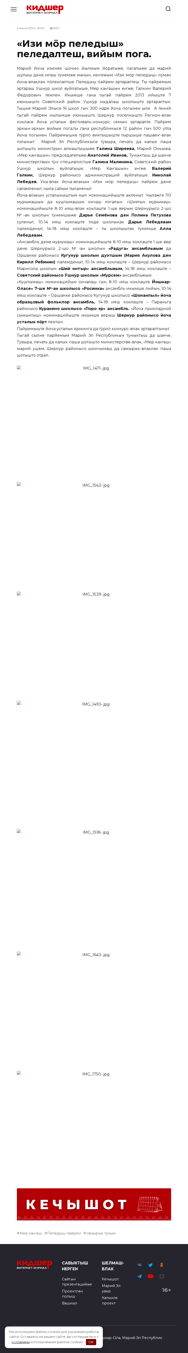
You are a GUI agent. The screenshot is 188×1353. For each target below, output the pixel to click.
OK (91, 1342)
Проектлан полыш (72, 1294)
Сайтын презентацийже (77, 1282)
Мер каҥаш (31, 1233)
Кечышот (110, 1279)
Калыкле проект (110, 1300)
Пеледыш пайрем (64, 1233)
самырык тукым (100, 1233)
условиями (21, 1342)
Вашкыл (69, 1303)
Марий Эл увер (111, 1288)
